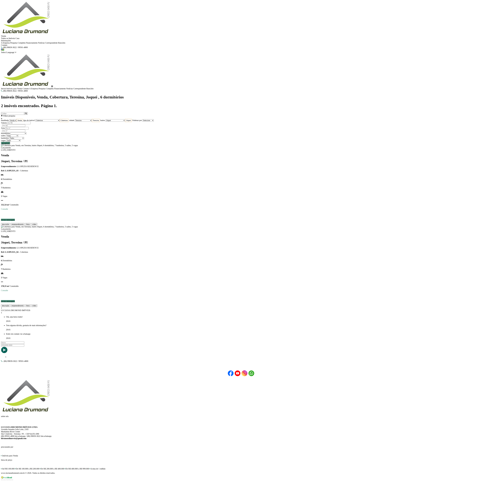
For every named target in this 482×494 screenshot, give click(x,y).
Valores (4, 123)
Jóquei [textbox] (128, 120)
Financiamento (32, 43)
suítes (3, 136)
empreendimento (18, 224)
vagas (3, 140)
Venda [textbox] (19, 120)
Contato (4, 45)
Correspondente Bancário (55, 43)
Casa (17, 38)
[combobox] (20, 120)
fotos (28, 224)
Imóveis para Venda (14, 89)
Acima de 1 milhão (97, 469)
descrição (5, 224)
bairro (102, 120)
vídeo (34, 224)
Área (3, 128)
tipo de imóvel (29, 120)
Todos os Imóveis (8, 38)
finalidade (5, 120)
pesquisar (5, 143)
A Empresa (5, 43)
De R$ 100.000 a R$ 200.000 (27, 469)
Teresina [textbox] (96, 120)
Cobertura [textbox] (64, 120)
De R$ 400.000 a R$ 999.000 (77, 469)
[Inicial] (26, 34)
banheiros (5, 138)
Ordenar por (137, 120)
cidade (71, 120)
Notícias (41, 43)
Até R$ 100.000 (8, 469)
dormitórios (5, 133)
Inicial (3, 89)
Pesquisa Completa (17, 43)
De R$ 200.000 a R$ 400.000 (52, 469)
